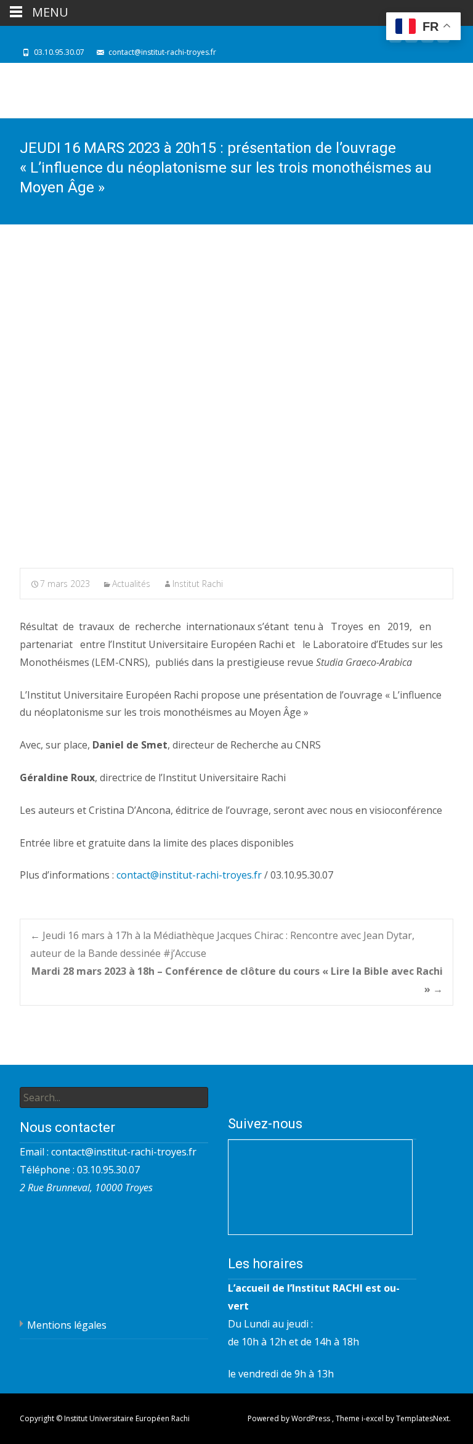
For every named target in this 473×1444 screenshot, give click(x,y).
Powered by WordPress (290, 1418)
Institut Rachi (197, 583)
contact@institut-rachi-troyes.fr (189, 875)
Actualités (131, 583)
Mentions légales (67, 1325)
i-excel (374, 1418)
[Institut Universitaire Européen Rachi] (96, 90)
